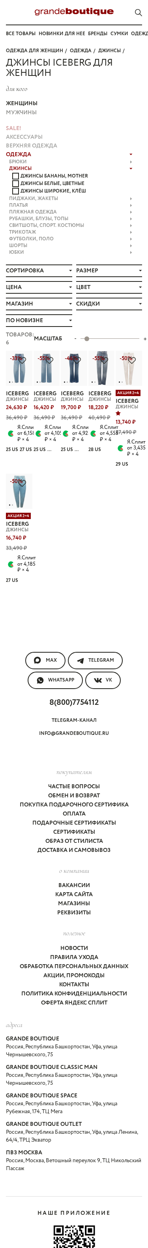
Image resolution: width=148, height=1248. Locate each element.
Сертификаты (74, 832)
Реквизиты (74, 913)
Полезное (74, 933)
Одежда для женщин (34, 50)
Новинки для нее (62, 33)
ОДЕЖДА (81, 50)
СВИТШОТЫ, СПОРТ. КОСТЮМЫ (46, 225)
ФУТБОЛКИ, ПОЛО (31, 239)
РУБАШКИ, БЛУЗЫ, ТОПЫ (38, 218)
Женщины (21, 104)
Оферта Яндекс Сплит (74, 1003)
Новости (74, 948)
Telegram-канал (74, 720)
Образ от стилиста (74, 841)
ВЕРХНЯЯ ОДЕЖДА (31, 146)
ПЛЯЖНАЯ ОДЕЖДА (33, 212)
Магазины (74, 904)
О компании (74, 870)
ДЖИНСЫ (109, 50)
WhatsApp (61, 680)
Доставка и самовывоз (74, 850)
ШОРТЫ (18, 245)
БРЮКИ (18, 162)
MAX (51, 660)
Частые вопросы (74, 787)
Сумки (119, 33)
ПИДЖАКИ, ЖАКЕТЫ (33, 198)
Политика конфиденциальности (74, 994)
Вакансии (74, 885)
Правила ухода (74, 957)
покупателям (74, 771)
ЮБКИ (16, 252)
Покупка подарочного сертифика (74, 805)
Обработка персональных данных (74, 966)
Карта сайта (74, 895)
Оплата (74, 814)
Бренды (97, 33)
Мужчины (21, 113)
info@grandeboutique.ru (74, 733)
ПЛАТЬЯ (18, 205)
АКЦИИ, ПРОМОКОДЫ (74, 976)
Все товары (21, 33)
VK (109, 680)
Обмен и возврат (74, 796)
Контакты (74, 985)
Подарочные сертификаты (74, 823)
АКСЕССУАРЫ (24, 137)
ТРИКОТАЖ (22, 232)
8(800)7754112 (74, 702)
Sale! (13, 128)
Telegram (101, 660)
